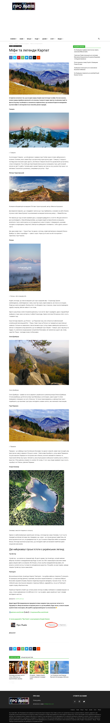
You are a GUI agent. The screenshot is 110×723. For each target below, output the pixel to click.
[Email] (34, 57)
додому (11, 43)
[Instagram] (79, 701)
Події (36, 39)
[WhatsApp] (22, 57)
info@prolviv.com (49, 704)
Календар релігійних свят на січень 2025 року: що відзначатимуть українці (16, 677)
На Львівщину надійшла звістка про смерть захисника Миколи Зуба (86, 50)
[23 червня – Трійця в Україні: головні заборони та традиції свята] (39, 667)
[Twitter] (14, 57)
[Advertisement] (55, 24)
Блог (52, 39)
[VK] (30, 57)
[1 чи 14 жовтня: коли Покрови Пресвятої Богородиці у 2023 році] (59, 667)
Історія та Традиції (24, 43)
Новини (13, 39)
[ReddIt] (38, 57)
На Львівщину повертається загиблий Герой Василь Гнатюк (86, 74)
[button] (99, 39)
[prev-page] (10, 682)
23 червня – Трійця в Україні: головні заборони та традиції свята (37, 677)
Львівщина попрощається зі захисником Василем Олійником (85, 68)
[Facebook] (11, 57)
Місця (29, 39)
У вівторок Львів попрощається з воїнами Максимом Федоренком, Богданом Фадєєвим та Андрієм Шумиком (87, 57)
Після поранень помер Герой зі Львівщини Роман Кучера (86, 63)
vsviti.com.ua (20, 599)
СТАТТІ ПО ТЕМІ (14, 657)
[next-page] (13, 682)
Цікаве (44, 39)
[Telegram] (26, 57)
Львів (21, 39)
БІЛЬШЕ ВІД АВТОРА (27, 657)
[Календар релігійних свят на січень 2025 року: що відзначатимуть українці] (18, 667)
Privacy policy (37, 700)
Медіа (60, 39)
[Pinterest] (18, 57)
